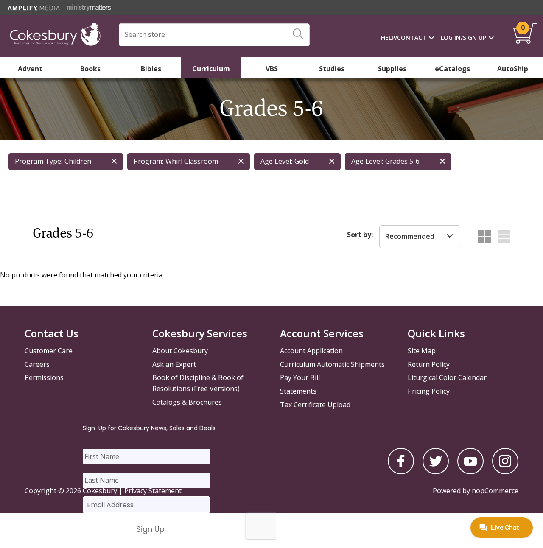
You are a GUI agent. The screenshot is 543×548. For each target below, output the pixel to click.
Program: (148, 161)
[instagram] (505, 471)
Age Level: (276, 161)
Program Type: (38, 161)
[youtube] (470, 471)
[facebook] (401, 471)
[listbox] (419, 236)
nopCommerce (495, 490)
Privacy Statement (153, 490)
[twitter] (436, 471)
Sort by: (360, 234)
